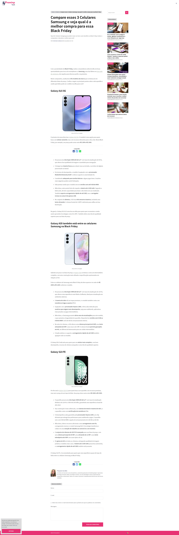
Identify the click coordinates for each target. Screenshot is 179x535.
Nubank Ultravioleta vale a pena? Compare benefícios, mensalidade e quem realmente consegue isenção (117, 76)
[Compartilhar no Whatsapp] (80, 151)
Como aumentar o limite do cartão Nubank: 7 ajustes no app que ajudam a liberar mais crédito (117, 56)
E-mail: (52, 495)
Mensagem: (54, 506)
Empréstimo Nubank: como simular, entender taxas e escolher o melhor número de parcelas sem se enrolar (117, 96)
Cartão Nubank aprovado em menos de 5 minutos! (117, 115)
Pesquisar (126, 12)
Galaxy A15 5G (74, 137)
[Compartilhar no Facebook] (74, 151)
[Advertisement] (77, 55)
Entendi (11, 531)
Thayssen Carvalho (58, 41)
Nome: (52, 488)
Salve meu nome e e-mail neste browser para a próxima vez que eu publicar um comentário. (76, 503)
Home (53, 12)
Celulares (57, 12)
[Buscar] (176, 3)
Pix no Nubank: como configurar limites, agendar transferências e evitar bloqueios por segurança (116, 36)
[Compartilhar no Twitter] (77, 151)
